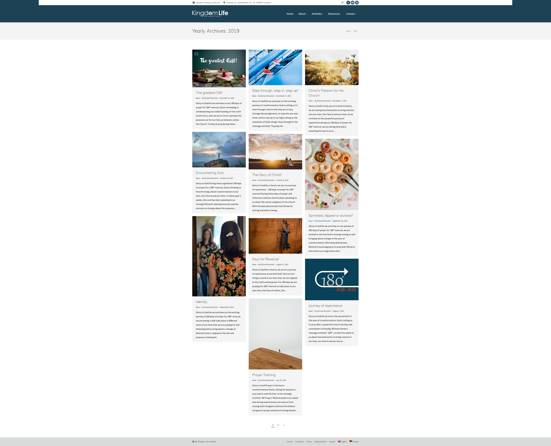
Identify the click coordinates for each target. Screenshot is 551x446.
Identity (201, 302)
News (198, 98)
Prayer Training (264, 375)
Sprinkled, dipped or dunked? (331, 215)
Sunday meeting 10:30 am (208, 2)
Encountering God (209, 173)
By (210, 98)
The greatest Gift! (209, 92)
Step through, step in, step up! (275, 90)
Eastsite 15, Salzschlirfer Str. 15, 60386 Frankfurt (248, 2)
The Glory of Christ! (266, 175)
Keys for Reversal (265, 259)
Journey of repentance (325, 305)
